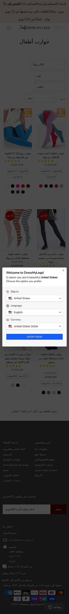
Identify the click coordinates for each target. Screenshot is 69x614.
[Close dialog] (63, 270)
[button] (34, 298)
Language (16, 305)
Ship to (15, 291)
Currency (16, 319)
